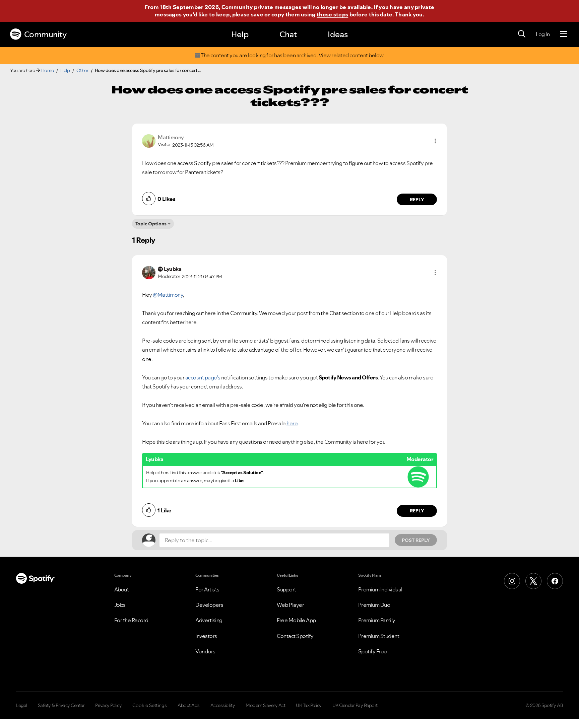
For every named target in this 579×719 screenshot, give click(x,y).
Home (47, 70)
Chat (288, 34)
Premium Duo (374, 604)
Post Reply (416, 540)
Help (240, 34)
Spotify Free (372, 651)
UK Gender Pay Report (355, 705)
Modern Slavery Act (265, 705)
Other (82, 70)
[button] (435, 141)
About (121, 589)
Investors (206, 636)
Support (286, 589)
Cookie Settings (149, 705)
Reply (417, 199)
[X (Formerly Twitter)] (533, 581)
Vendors (205, 651)
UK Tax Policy (309, 705)
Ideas (338, 34)
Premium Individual (380, 589)
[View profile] (148, 140)
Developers (209, 604)
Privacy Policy (108, 705)
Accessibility (222, 705)
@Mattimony (168, 294)
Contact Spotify (295, 636)
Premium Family (376, 620)
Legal (21, 705)
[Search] (521, 34)
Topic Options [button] (151, 223)
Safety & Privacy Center (61, 705)
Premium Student (378, 636)
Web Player (290, 604)
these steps (332, 14)
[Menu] (563, 34)
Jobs (120, 604)
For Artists (207, 589)
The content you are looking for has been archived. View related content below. (292, 55)
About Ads (189, 705)
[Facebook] (555, 581)
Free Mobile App (296, 620)
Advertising (208, 620)
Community (45, 34)
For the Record (131, 620)
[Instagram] (512, 581)
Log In (543, 34)
